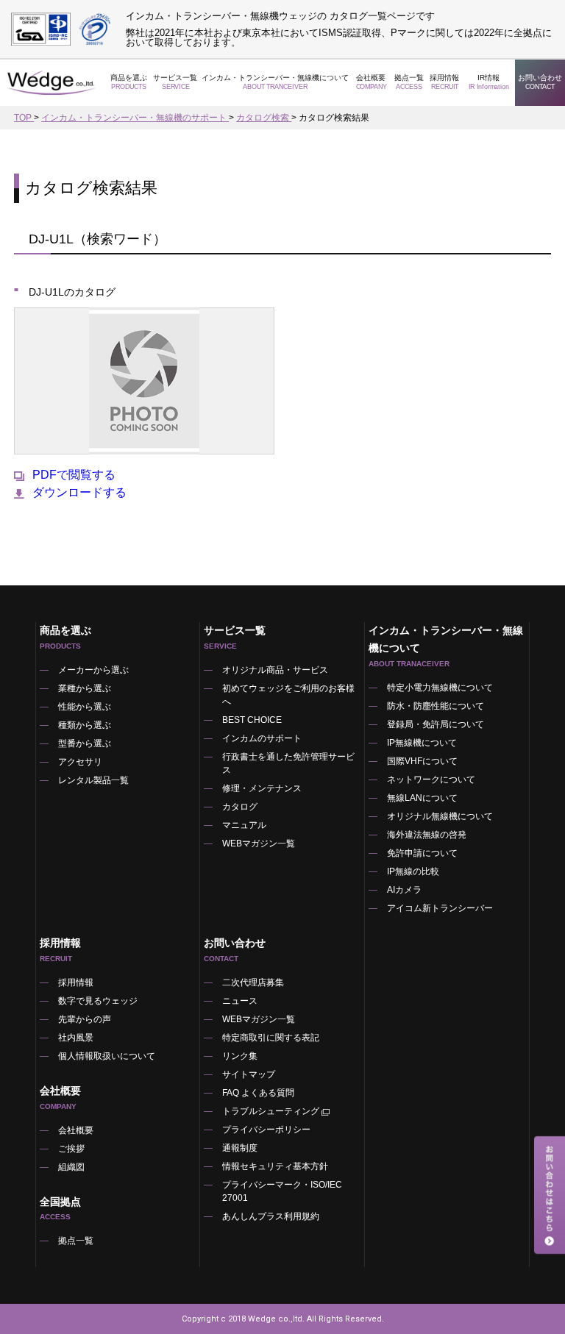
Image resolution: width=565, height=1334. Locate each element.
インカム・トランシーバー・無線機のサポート (135, 118)
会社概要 (75, 1130)
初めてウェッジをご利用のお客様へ (288, 695)
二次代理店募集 (253, 982)
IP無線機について (422, 743)
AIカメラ (404, 890)
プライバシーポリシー (266, 1129)
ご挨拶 (71, 1149)
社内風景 (75, 1037)
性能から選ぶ (84, 707)
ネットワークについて (431, 779)
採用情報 (444, 82)
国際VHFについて (422, 761)
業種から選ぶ (84, 688)
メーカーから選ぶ (93, 670)
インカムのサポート (262, 738)
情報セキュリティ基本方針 (275, 1166)
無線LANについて (422, 798)
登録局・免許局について (435, 724)
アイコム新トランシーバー (440, 908)
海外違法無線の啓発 (426, 835)
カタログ (239, 807)
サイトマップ (248, 1074)
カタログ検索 (263, 118)
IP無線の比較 (413, 871)
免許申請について (422, 853)
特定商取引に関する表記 (270, 1037)
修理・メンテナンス (262, 788)
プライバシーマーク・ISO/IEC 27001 (282, 1191)
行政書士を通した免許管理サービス (288, 763)
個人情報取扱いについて (106, 1056)
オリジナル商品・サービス (275, 670)
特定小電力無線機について (440, 687)
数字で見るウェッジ (98, 1001)
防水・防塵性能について (435, 706)
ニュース (239, 1001)
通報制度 (239, 1148)
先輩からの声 (84, 1019)
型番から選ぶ (84, 743)
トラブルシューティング (270, 1111)
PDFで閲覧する (74, 475)
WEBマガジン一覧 (258, 843)
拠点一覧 (409, 82)
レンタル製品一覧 (93, 780)
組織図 (71, 1167)
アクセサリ (80, 762)
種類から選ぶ (84, 725)
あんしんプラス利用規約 (270, 1216)
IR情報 (489, 82)
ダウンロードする (79, 493)
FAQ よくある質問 (258, 1093)
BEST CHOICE (252, 720)
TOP (24, 118)
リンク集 (239, 1056)
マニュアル (244, 825)
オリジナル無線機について (440, 816)
